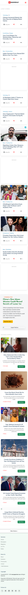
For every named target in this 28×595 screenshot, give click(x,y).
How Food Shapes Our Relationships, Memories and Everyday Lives (12, 37)
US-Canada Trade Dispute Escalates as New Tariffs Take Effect (14, 494)
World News (8, 249)
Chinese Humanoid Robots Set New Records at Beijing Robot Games (12, 19)
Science (10, 111)
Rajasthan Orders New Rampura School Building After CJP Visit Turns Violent (13, 146)
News (4, 51)
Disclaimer (3, 559)
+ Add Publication (4, 566)
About (2, 556)
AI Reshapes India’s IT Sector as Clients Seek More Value (13, 98)
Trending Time (9, 142)
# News (4, 433)
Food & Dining (6, 33)
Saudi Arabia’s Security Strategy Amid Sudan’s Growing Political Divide (13, 253)
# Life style (5, 366)
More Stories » (14, 531)
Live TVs (2, 546)
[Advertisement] (14, 78)
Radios (2, 548)
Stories (2, 539)
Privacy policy (4, 561)
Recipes (11, 33)
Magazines (3, 544)
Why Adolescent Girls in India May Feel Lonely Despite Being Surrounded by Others (14, 356)
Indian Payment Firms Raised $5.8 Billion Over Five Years (13, 54)
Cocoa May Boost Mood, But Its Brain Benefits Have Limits (14, 393)
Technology (5, 15)
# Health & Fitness (7, 401)
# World (4, 470)
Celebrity (12, 233)
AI (9, 15)
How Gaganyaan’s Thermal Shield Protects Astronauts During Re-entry (13, 115)
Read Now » (21, 366)
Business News (9, 51)
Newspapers (3, 541)
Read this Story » (8, 321)
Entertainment (6, 233)
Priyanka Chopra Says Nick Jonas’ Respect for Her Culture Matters (13, 236)
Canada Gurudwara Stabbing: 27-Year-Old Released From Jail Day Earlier (14, 461)
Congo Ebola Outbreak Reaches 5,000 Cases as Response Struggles (14, 513)
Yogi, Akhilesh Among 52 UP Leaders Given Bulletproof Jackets (13, 425)
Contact (2, 563)
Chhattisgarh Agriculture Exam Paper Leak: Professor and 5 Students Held (12, 205)
